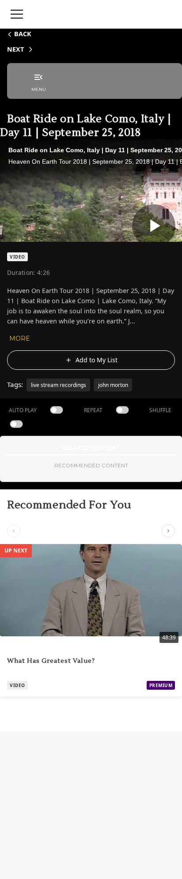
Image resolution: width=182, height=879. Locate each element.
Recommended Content (91, 465)
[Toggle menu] (17, 14)
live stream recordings (58, 385)
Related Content (91, 447)
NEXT (15, 49)
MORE (19, 338)
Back (22, 34)
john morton (113, 385)
